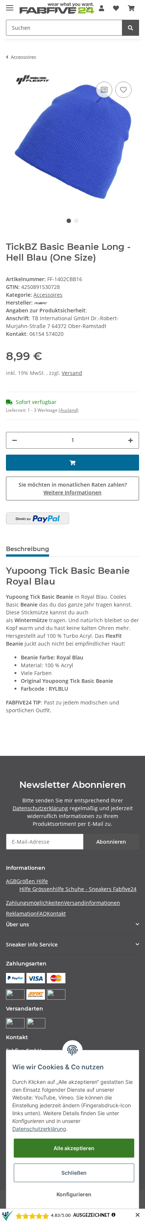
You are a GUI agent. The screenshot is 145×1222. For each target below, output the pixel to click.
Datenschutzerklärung (40, 808)
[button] (101, 8)
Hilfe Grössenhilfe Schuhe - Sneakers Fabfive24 (77, 888)
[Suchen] (130, 28)
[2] (37, 518)
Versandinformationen (92, 902)
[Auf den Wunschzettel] (123, 90)
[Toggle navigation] (9, 4)
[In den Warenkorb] (72, 463)
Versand (72, 372)
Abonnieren (111, 841)
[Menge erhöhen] (130, 440)
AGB (11, 881)
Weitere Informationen (73, 492)
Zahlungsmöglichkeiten (35, 902)
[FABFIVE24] (56, 8)
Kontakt (56, 913)
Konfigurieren (74, 1194)
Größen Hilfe (32, 881)
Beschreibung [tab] (27, 549)
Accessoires (47, 294)
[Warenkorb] (131, 8)
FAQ (42, 913)
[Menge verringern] (14, 440)
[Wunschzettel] (116, 8)
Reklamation (21, 913)
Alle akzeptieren (74, 1148)
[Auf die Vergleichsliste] (104, 90)
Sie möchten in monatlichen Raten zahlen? (73, 488)
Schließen (74, 1173)
